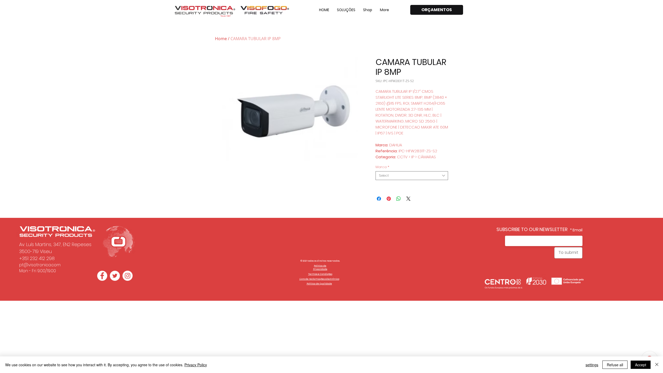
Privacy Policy (195, 364)
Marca (382, 167)
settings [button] (592, 364)
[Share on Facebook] (379, 199)
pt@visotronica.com (40, 265)
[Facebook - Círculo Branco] (102, 276)
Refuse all (615, 364)
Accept (640, 364)
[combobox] (412, 175)
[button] (346, 9)
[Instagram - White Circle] (127, 276)
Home (221, 38)
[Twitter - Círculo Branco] (115, 276)
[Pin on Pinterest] (389, 199)
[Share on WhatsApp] (398, 199)
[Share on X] (408, 199)
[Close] (657, 365)
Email (577, 230)
